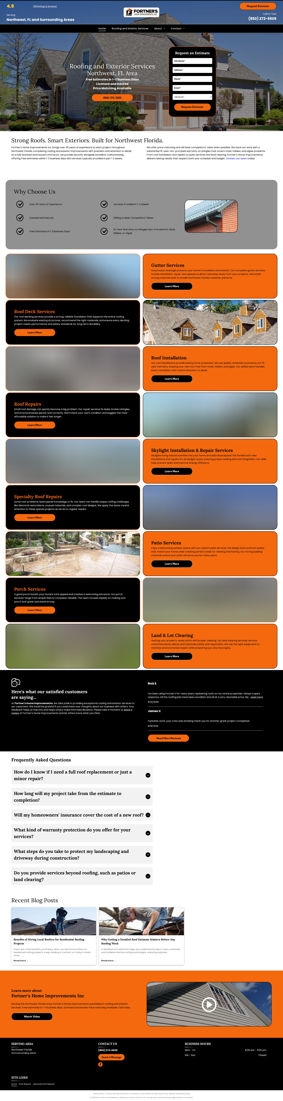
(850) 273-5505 (262, 18)
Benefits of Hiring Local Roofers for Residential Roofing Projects (49, 941)
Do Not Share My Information (118, 1093)
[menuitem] (102, 28)
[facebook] (100, 1064)
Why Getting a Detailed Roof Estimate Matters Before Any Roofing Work (138, 941)
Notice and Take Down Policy (157, 1093)
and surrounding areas (23, 1052)
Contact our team (236, 158)
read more (256, 697)
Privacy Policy (98, 1093)
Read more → (21, 960)
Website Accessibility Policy (179, 1093)
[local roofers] (53, 921)
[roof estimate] (141, 921)
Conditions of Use (137, 1093)
